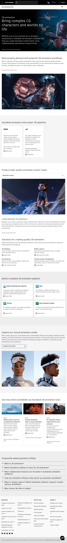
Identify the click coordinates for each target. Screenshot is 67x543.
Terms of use (32, 540)
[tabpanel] (33, 206)
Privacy (3, 540)
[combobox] (26, 2)
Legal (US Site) (39, 540)
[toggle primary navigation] (3, 2)
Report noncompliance (22, 540)
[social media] (7, 533)
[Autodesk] (9, 2)
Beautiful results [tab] (8, 175)
